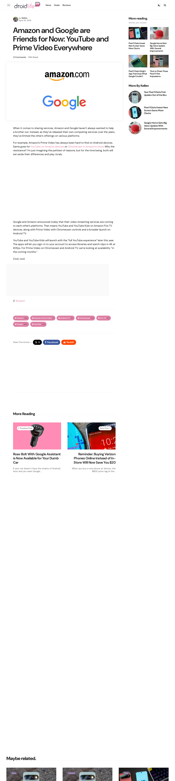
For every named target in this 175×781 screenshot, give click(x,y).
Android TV (66, 318)
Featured (71, 773)
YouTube (39, 324)
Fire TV (104, 318)
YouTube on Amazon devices (47, 146)
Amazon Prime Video (44, 318)
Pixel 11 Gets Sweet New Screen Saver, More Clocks (137, 46)
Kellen (24, 18)
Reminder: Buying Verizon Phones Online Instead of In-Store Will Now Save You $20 (94, 458)
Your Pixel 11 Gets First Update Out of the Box (155, 93)
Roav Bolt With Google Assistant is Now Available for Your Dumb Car (37, 458)
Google (22, 324)
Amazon (20, 300)
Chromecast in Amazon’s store (86, 146)
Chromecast (86, 318)
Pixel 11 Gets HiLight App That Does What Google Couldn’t (138, 74)
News (14, 773)
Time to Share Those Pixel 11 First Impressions (159, 74)
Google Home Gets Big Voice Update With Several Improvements (158, 47)
